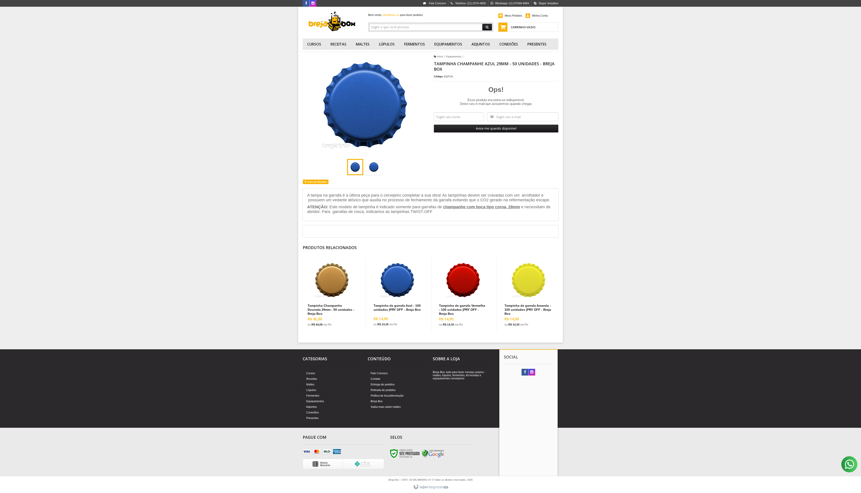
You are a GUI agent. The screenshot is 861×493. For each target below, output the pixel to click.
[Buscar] (487, 27)
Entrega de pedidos (383, 384)
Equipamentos (453, 56)
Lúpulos (311, 390)
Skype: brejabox (548, 3)
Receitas (311, 378)
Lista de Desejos (317, 181)
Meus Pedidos (513, 15)
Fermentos (312, 395)
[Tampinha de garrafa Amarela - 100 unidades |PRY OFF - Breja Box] (528, 294)
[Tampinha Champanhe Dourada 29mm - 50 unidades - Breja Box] (331, 294)
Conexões (312, 412)
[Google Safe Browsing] (433, 453)
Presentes (312, 418)
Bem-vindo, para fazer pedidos (395, 15)
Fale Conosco (437, 3)
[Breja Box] (332, 21)
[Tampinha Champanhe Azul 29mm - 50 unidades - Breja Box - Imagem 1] (355, 167)
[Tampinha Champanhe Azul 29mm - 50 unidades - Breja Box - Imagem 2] (374, 167)
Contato (375, 378)
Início (440, 56)
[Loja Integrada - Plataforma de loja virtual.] (430, 487)
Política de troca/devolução (387, 395)
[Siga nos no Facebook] (306, 3)
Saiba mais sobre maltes (386, 406)
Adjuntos (311, 406)
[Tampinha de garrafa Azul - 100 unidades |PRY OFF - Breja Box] (397, 294)
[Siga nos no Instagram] (313, 3)
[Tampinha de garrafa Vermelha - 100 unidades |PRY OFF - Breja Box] (463, 294)
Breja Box (377, 401)
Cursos (310, 373)
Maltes (310, 384)
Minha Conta (540, 15)
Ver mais (334, 311)
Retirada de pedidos (383, 390)
